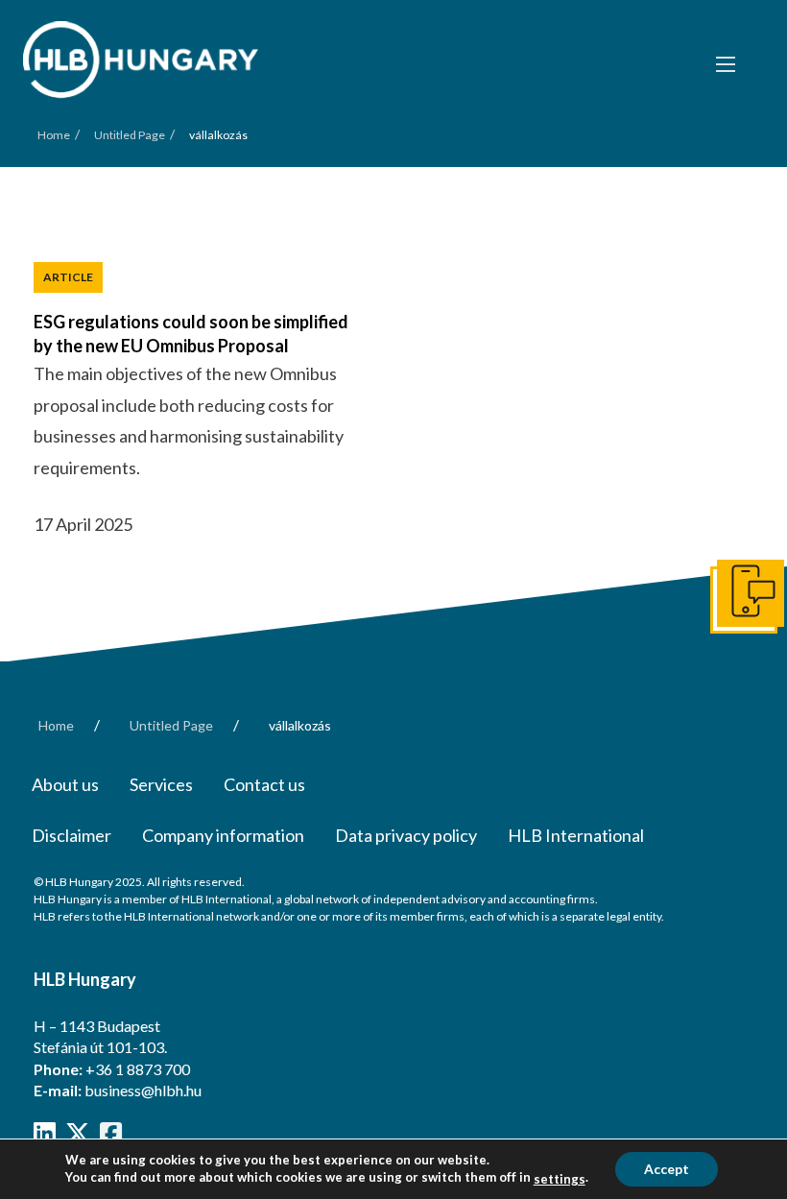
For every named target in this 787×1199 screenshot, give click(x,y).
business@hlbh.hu (143, 1090)
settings (559, 1179)
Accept (666, 1169)
